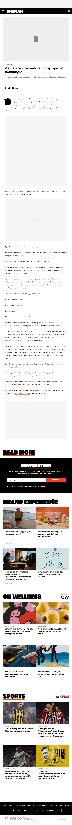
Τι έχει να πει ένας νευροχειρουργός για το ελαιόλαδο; (16, 674)
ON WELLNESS (22, 597)
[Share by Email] (16, 88)
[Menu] (3, 11)
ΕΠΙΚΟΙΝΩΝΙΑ (8, 805)
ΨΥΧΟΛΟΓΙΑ (9, 626)
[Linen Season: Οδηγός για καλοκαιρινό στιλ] (19, 518)
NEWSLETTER (52, 810)
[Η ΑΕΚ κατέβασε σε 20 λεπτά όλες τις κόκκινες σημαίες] (19, 713)
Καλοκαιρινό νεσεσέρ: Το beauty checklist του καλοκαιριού (50, 534)
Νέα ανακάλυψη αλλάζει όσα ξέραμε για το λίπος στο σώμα (52, 631)
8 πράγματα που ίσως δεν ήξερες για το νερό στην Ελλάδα (50, 574)
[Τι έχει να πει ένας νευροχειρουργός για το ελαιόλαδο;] (19, 656)
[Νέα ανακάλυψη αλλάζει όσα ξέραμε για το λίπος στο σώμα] (52, 613)
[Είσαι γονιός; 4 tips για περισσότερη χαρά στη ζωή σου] (52, 656)
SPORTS (14, 696)
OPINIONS (9, 64)
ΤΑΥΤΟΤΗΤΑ (20, 805)
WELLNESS (42, 626)
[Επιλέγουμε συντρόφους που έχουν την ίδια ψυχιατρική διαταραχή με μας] (19, 613)
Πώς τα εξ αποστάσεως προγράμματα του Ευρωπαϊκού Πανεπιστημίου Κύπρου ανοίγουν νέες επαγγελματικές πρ (18, 577)
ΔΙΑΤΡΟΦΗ (9, 669)
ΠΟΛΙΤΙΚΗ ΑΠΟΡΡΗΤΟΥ (60, 805)
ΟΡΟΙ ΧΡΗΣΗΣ (43, 805)
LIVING (41, 669)
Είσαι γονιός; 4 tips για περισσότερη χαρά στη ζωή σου (51, 674)
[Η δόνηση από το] (52, 713)
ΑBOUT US (31, 805)
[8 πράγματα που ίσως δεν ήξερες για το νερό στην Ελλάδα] (52, 559)
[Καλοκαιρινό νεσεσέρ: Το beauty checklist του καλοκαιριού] (52, 518)
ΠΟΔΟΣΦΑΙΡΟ (43, 726)
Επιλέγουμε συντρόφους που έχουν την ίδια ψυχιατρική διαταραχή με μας (19, 631)
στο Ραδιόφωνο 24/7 (22, 393)
